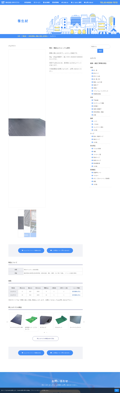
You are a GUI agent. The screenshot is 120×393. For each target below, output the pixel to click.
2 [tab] (47, 332)
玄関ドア (95, 85)
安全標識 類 (96, 163)
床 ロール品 (96, 76)
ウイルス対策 (97, 148)
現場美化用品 (97, 94)
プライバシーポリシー (36, 390)
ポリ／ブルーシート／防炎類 (101, 178)
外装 (91, 97)
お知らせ (65, 2)
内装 (91, 67)
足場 (94, 115)
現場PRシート (97, 172)
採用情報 (56, 2)
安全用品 (92, 145)
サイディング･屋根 (98, 103)
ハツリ (95, 121)
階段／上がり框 (97, 82)
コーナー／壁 (97, 154)
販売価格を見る (76, 291)
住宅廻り (95, 106)
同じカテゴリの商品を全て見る (45, 338)
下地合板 (95, 100)
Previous (7, 322)
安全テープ (96, 157)
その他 (95, 130)
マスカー (95, 175)
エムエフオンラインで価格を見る (32, 250)
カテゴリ (93, 58)
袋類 (94, 181)
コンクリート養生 (98, 127)
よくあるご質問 (77, 2)
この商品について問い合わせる (60, 250)
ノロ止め (95, 124)
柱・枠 (95, 70)
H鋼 (94, 151)
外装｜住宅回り (43, 36)
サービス (38, 2)
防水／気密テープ (98, 136)
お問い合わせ (89, 2)
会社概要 (47, 2)
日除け (95, 88)
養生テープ (96, 139)
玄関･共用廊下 (97, 109)
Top (19, 36)
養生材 (24, 36)
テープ (92, 133)
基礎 (91, 118)
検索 (100, 51)
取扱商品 (28, 2)
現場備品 (92, 169)
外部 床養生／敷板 (33, 36)
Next (84, 322)
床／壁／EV (96, 79)
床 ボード (96, 73)
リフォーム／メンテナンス (100, 91)
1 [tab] (44, 332)
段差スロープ (97, 160)
